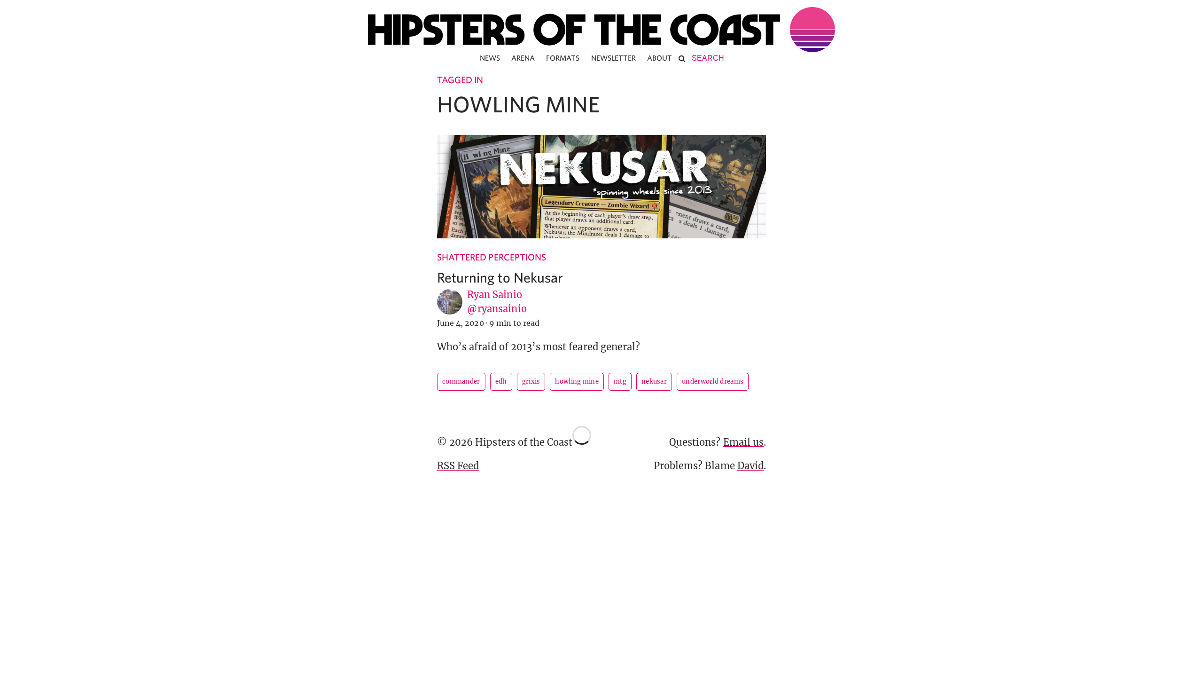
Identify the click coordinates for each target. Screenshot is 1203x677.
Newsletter (613, 58)
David (750, 466)
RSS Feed (458, 466)
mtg (620, 382)
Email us (743, 442)
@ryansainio (497, 309)
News (490, 58)
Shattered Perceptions (491, 257)
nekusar (654, 382)
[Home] (601, 29)
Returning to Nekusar (500, 277)
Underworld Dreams (712, 382)
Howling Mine (577, 382)
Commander (461, 382)
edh (501, 382)
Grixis (531, 382)
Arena (523, 58)
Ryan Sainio (494, 294)
